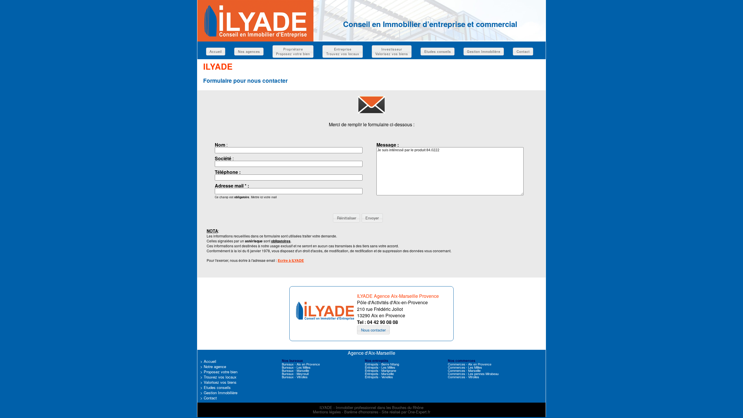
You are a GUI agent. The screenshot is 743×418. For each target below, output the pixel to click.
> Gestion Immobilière (218, 392)
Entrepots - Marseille (379, 373)
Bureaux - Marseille (295, 370)
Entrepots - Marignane (380, 370)
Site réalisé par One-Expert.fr (406, 412)
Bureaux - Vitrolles (295, 376)
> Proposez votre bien (218, 371)
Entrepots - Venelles (379, 376)
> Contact (208, 398)
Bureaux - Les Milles (296, 367)
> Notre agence (213, 366)
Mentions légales (327, 412)
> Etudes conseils (215, 387)
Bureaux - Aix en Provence (301, 364)
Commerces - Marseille (464, 370)
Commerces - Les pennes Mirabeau (473, 373)
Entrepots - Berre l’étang (382, 364)
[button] (215, 51)
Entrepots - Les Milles (380, 367)
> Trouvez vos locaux (218, 377)
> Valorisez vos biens (218, 382)
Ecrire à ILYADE (291, 260)
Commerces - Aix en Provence (469, 364)
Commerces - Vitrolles (463, 376)
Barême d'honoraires (361, 412)
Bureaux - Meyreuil (295, 373)
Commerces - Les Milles (465, 367)
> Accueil (208, 361)
